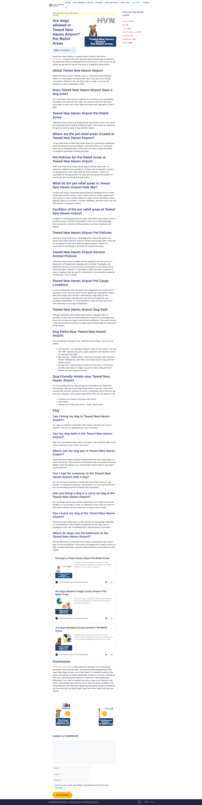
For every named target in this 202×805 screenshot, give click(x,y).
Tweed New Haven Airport (63, 667)
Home (68, 2)
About (152, 801)
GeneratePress (93, 802)
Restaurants (111, 2)
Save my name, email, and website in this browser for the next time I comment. (82, 786)
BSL (124, 25)
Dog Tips (124, 2)
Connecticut (57, 59)
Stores (99, 2)
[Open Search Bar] (66, 8)
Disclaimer (146, 801)
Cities (146, 2)
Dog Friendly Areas (83, 2)
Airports (136, 2)
